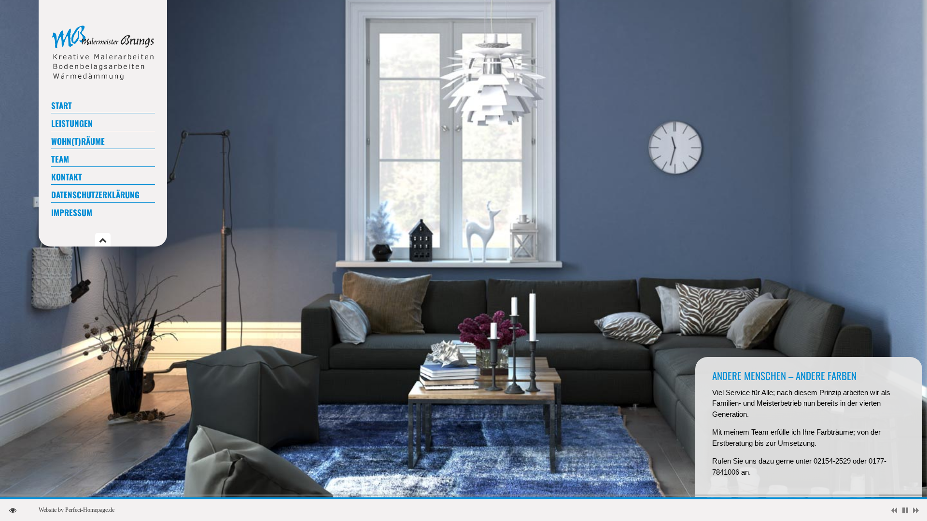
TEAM (60, 159)
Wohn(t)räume (78, 141)
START (61, 105)
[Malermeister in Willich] (103, 79)
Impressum (71, 212)
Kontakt (66, 177)
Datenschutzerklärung (95, 195)
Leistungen (72, 123)
